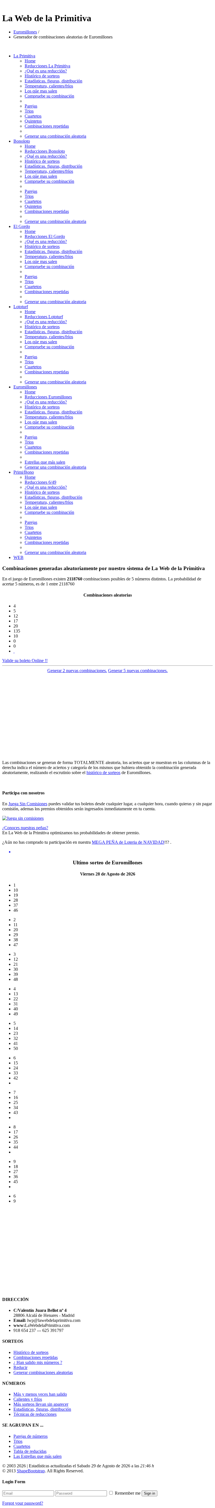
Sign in (149, 1493)
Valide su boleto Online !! (25, 660)
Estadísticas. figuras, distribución (53, 81)
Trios (29, 111)
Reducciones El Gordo (45, 236)
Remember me (128, 1493)
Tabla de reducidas (29, 1451)
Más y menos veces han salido (40, 1394)
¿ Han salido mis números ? (37, 1362)
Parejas (31, 106)
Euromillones (25, 32)
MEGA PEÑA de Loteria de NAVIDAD (128, 842)
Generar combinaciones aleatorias (43, 1372)
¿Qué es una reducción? (46, 71)
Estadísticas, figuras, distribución (42, 1409)
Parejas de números (30, 1436)
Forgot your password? (22, 1503)
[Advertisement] (107, 717)
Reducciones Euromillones (48, 397)
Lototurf (20, 306)
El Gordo (21, 226)
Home (30, 61)
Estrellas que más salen (45, 462)
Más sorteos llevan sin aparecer (40, 1404)
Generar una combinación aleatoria (55, 136)
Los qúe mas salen (41, 91)
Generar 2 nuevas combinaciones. (77, 670)
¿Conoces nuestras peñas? (25, 827)
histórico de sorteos (103, 772)
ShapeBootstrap (31, 1470)
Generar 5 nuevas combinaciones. (138, 670)
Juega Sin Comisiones (27, 803)
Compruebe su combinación (49, 96)
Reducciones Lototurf (44, 316)
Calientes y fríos (27, 1399)
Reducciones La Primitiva (47, 66)
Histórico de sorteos (42, 76)
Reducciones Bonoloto (45, 151)
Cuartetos (33, 116)
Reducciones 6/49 (40, 482)
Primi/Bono (23, 472)
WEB (18, 557)
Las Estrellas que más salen (37, 1456)
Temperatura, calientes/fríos (49, 86)
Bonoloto (21, 141)
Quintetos (33, 121)
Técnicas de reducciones (35, 1414)
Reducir (20, 1367)
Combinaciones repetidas (47, 126)
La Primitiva (24, 55)
